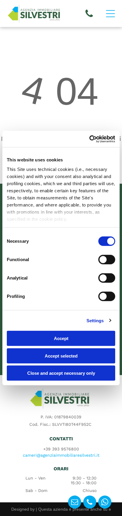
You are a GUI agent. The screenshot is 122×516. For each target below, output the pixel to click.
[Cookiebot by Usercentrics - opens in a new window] (89, 139)
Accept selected (61, 355)
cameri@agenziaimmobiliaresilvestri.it (61, 455)
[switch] (106, 259)
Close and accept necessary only (61, 373)
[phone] (89, 503)
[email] (74, 503)
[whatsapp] (104, 503)
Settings (95, 320)
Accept (61, 338)
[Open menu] (110, 13)
